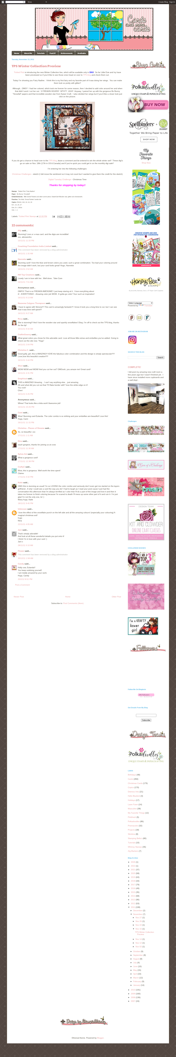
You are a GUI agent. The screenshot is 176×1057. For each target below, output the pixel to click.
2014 (133, 896)
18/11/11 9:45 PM (25, 503)
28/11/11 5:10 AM (25, 545)
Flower (21, 551)
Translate (148, 305)
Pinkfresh (132, 817)
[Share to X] (63, 216)
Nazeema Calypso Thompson (31, 303)
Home (16, 53)
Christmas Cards (135, 783)
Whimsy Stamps (135, 847)
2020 (133, 873)
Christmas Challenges (21, 174)
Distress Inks (133, 792)
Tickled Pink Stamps (27, 216)
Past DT (53, 53)
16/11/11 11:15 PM (26, 422)
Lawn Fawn (133, 804)
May (135, 970)
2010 (133, 990)
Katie (20, 482)
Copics (131, 787)
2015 (133, 892)
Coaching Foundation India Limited (34, 246)
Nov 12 (139, 943)
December (138, 910)
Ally (19, 230)
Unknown (22, 509)
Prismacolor (133, 826)
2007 (133, 1001)
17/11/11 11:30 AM (26, 448)
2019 (133, 877)
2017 (133, 884)
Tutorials (41, 53)
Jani (20, 530)
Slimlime (131, 834)
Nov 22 (139, 925)
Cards (130, 779)
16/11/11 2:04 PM (25, 344)
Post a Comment (22, 585)
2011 (133, 907)
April (135, 974)
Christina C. (23, 350)
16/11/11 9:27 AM (25, 313)
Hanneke (22, 259)
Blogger (100, 1038)
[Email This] (58, 216)
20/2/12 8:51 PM (25, 579)
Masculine (132, 808)
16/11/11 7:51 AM (25, 282)
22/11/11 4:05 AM (25, 524)
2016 (133, 888)
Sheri (20, 366)
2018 (133, 881)
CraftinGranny (24, 334)
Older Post (116, 597)
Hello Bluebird (134, 796)
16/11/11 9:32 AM (25, 329)
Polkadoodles (134, 821)
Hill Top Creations (26, 275)
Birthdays (132, 775)
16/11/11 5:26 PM (25, 394)
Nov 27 (139, 917)
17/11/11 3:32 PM (25, 477)
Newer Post (19, 597)
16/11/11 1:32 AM (25, 253)
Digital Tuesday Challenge (59, 179)
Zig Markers (133, 851)
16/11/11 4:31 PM (25, 373)
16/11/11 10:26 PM (26, 407)
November (138, 914)
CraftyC (21, 467)
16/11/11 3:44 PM (25, 360)
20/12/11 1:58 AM (25, 558)
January (137, 985)
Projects (131, 830)
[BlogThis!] (61, 216)
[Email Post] (53, 216)
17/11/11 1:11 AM (25, 435)
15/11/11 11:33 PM (26, 240)
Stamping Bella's (135, 838)
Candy (21, 564)
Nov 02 (139, 946)
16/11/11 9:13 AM (25, 297)
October (137, 951)
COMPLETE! (134, 367)
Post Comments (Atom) (73, 603)
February (137, 981)
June (135, 966)
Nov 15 (139, 929)
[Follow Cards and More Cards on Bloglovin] (146, 696)
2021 (133, 869)
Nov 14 (139, 939)
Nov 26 (139, 921)
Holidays (131, 800)
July (135, 962)
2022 (133, 866)
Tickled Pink (19, 72)
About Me (28, 53)
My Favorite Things (136, 813)
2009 (133, 994)
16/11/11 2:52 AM (25, 269)
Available (82, 53)
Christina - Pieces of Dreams (31, 428)
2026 (133, 862)
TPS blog (87, 75)
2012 (133, 903)
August (136, 959)
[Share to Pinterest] (69, 216)
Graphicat (22, 378)
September (138, 955)
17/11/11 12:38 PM (26, 461)
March (136, 978)
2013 (133, 900)
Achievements (66, 53)
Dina (20, 441)
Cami (20, 412)
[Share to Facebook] (66, 216)
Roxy (20, 319)
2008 (133, 997)
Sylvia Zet (22, 454)
